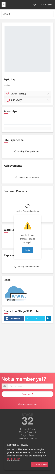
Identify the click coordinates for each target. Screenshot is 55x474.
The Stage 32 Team (27, 429)
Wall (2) (17, 100)
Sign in (35, 4)
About (6, 13)
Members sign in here (27, 404)
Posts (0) (18, 94)
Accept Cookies (39, 464)
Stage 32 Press (27, 435)
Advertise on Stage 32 (27, 438)
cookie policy (13, 458)
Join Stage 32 (46, 4)
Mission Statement (27, 432)
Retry (27, 250)
